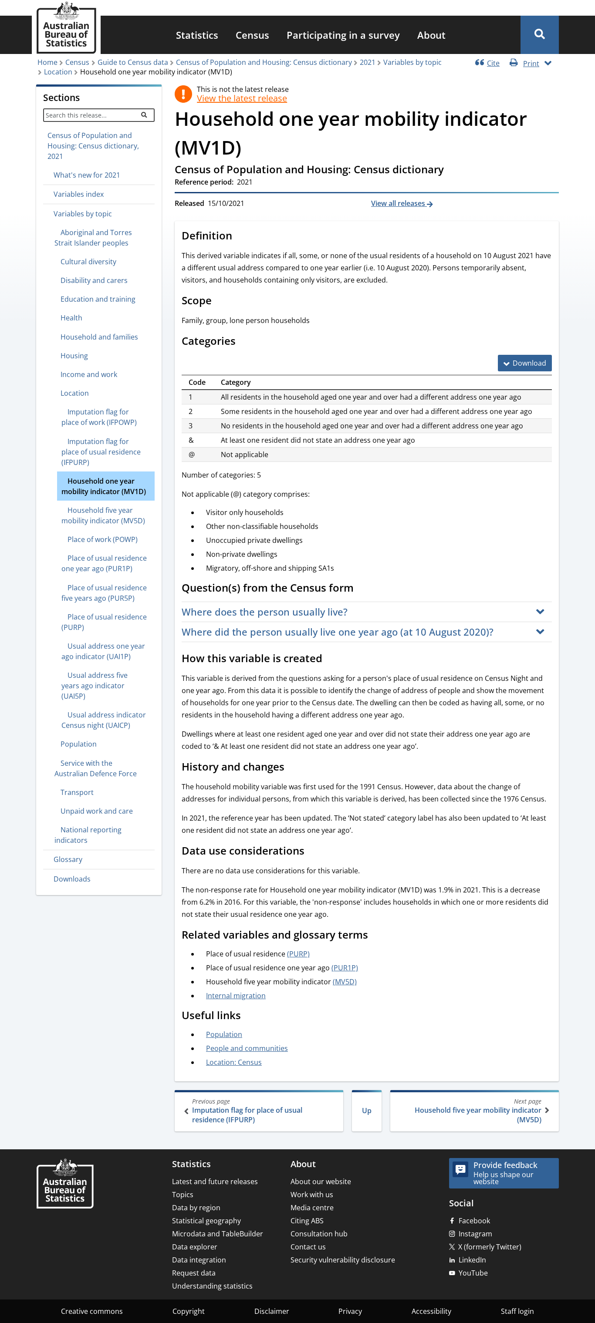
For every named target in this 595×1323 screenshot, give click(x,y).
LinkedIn (472, 1260)
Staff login (517, 1311)
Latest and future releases (215, 1181)
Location (58, 72)
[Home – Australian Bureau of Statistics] (65, 1184)
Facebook (474, 1220)
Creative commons (92, 1311)
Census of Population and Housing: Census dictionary (264, 62)
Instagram (475, 1234)
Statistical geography (206, 1220)
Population (224, 1034)
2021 (367, 62)
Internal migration (236, 995)
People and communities (247, 1048)
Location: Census (234, 1062)
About (431, 34)
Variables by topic (412, 62)
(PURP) (298, 954)
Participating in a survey (343, 34)
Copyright (188, 1311)
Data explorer (194, 1247)
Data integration (199, 1260)
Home (47, 62)
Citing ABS (307, 1220)
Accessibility (431, 1311)
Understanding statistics (212, 1286)
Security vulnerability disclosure (343, 1260)
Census (252, 34)
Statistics (197, 34)
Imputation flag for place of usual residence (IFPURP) (247, 1110)
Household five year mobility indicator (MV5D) (478, 1110)
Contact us (308, 1247)
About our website (321, 1181)
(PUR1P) (344, 968)
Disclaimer (271, 1311)
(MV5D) (345, 981)
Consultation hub (319, 1234)
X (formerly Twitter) (489, 1247)
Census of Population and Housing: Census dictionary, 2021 (93, 146)
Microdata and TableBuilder (217, 1234)
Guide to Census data (133, 62)
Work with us (312, 1194)
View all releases (399, 203)
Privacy (350, 1311)
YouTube (473, 1273)
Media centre (312, 1207)
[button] (540, 35)
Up (367, 1110)
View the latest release (242, 98)
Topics (182, 1194)
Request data (194, 1273)
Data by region (196, 1207)
